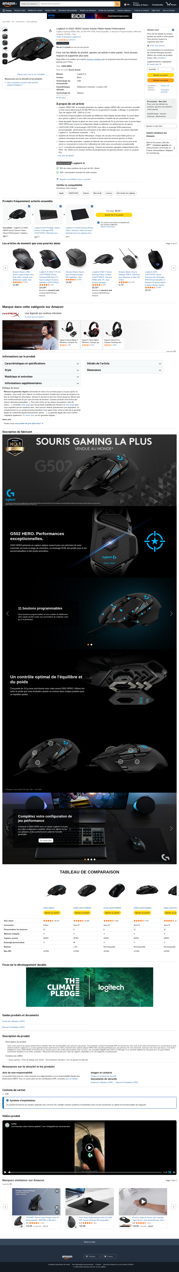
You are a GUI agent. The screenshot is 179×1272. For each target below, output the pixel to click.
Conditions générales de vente (59, 1264)
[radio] (4, 30)
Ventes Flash (50, 10)
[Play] (4, 1172)
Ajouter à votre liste (154, 126)
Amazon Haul (19, 10)
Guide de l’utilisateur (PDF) (13, 1021)
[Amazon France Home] (67, 1257)
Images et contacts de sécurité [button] (103, 1076)
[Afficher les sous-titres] (57, 1191)
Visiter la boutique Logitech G (68, 37)
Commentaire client (19, 1126)
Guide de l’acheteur (107, 10)
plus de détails (72, 1079)
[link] (48, 214)
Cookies (98, 1264)
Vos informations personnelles (82, 1264)
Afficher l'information (108, 227)
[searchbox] (77, 3)
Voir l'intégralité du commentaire (56, 1126)
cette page (25, 405)
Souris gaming (31, 22)
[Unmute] (174, 1172)
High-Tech (156, 10)
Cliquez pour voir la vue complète (31, 74)
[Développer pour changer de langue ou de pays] (100, 1257)
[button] (7, 10)
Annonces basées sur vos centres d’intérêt (118, 1264)
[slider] (85, 1172)
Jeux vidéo (6, 22)
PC (13, 22)
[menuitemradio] (169, 1172)
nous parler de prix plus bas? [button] (28, 423)
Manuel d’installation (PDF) (13, 1027)
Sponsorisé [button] (170, 351)
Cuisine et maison (141, 10)
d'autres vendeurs (94, 59)
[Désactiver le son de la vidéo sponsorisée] (57, 1212)
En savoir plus (153, 64)
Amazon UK (165, 86)
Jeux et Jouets (169, 10)
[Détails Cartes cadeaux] (131, 10)
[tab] (88, 645)
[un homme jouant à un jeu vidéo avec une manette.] (30, 335)
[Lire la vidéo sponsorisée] (89, 1201)
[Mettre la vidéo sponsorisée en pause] (57, 1207)
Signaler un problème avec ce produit (75, 179)
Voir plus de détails (66, 156)
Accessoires (20, 22)
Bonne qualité (34, 1126)
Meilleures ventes (35, 10)
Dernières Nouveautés (67, 10)
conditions (161, 58)
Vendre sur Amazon (88, 10)
